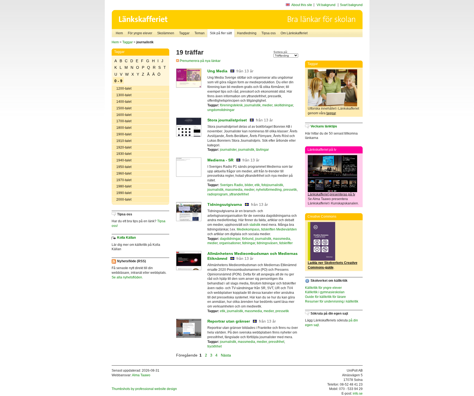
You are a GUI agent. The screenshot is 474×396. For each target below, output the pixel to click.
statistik (254, 225)
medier (267, 105)
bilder (249, 185)
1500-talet (123, 108)
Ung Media (217, 71)
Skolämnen (165, 33)
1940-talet (123, 160)
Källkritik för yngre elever (323, 288)
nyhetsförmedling (269, 190)
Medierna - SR (220, 160)
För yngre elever (140, 33)
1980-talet (123, 186)
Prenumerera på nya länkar (200, 61)
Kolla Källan (126, 238)
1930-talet (123, 154)
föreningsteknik (231, 105)
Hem (119, 33)
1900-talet (123, 134)
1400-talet (123, 102)
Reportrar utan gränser (228, 321)
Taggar (184, 33)
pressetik (290, 190)
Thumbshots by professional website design (144, 389)
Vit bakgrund (326, 5)
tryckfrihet (214, 346)
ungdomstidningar (221, 110)
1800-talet (123, 128)
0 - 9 (118, 81)
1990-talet (123, 193)
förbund (247, 239)
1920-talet (123, 147)
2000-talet (123, 199)
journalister (228, 150)
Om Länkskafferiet (294, 33)
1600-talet (123, 115)
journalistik (252, 105)
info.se (358, 393)
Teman (199, 33)
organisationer (230, 243)
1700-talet (123, 121)
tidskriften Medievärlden (279, 229)
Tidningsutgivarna (224, 204)
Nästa (226, 355)
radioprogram (217, 194)
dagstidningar (230, 239)
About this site (301, 5)
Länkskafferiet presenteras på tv (331, 194)
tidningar (248, 243)
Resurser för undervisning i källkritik (331, 301)
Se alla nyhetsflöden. (127, 277)
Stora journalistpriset (227, 120)
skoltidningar (283, 105)
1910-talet (123, 141)
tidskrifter (286, 243)
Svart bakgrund (351, 5)
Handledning (246, 33)
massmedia (233, 190)
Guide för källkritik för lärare (325, 297)
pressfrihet (276, 342)
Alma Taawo (141, 375)
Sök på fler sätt (221, 33)
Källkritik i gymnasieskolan (325, 292)
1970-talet (123, 180)
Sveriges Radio (231, 185)
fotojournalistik (272, 185)
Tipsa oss (268, 33)
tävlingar (262, 150)
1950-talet (123, 167)
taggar (331, 113)
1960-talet (123, 173)
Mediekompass (248, 229)
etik (257, 185)
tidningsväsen (267, 243)
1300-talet (123, 95)
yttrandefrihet (239, 194)
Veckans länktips (324, 126)
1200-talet (123, 88)
